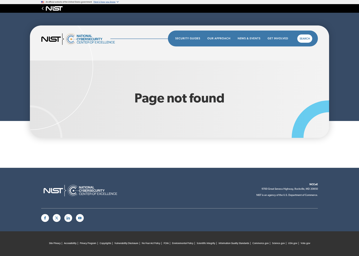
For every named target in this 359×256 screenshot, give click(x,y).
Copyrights (105, 243)
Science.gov (278, 243)
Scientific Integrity (206, 243)
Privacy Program (88, 243)
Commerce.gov (260, 243)
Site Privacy (55, 243)
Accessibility (70, 243)
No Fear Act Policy (151, 243)
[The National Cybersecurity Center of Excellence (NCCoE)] (83, 38)
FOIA (166, 243)
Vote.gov (305, 243)
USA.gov (292, 243)
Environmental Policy (182, 243)
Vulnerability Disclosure (126, 243)
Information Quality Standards (234, 243)
